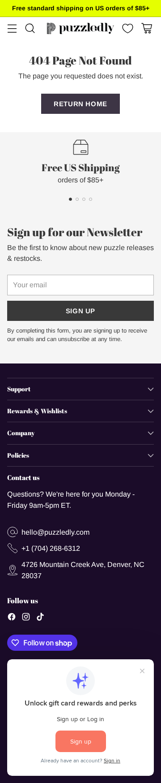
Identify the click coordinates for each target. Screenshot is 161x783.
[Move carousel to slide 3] (83, 199)
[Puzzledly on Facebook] (11, 618)
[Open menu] (12, 28)
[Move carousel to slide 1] (70, 199)
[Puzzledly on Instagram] (26, 618)
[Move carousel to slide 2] (77, 199)
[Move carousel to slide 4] (90, 199)
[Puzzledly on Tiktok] (40, 618)
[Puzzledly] (80, 28)
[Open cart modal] (146, 28)
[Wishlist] (127, 28)
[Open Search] (30, 28)
